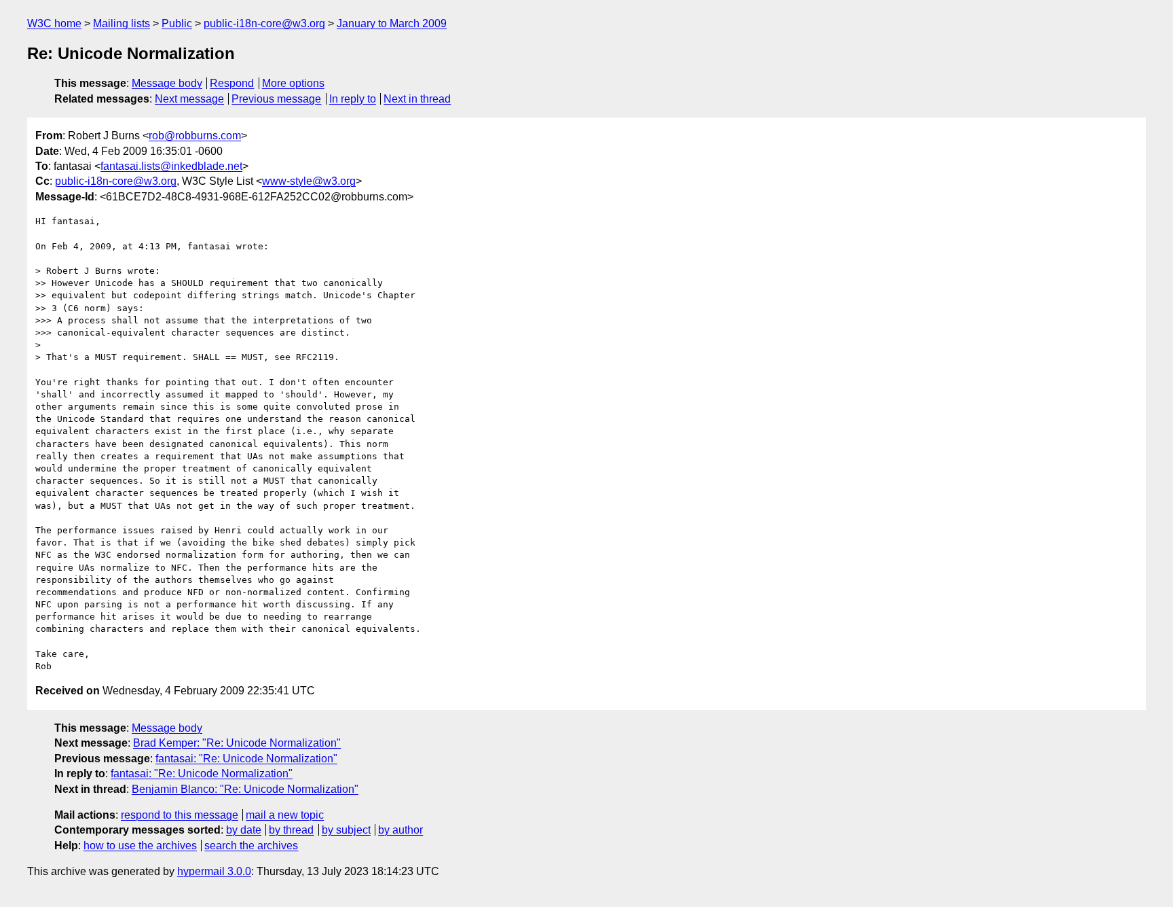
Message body (167, 83)
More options (293, 83)
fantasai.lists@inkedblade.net (171, 166)
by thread (291, 830)
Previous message (276, 99)
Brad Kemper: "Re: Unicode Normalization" (237, 743)
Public (177, 23)
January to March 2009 (392, 23)
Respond (232, 83)
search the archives (251, 845)
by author (400, 830)
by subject (346, 830)
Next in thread (417, 99)
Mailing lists (121, 23)
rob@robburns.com (195, 135)
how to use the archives (140, 845)
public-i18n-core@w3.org (264, 23)
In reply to (352, 99)
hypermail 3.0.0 (214, 871)
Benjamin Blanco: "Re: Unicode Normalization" (245, 789)
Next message (189, 99)
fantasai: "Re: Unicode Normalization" (246, 758)
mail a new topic (285, 815)
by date (243, 830)
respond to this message (179, 815)
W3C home (54, 23)
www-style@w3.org (309, 181)
